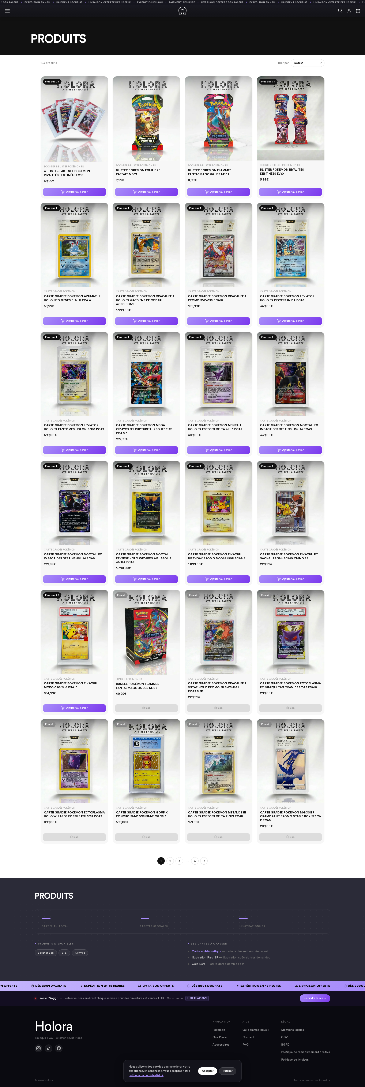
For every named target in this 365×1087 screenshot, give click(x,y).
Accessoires (220, 1044)
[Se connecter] (349, 11)
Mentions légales (292, 1029)
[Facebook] (59, 1048)
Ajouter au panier (77, 191)
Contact (248, 1037)
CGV (284, 1037)
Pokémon (218, 1029)
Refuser (227, 1070)
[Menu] (7, 10)
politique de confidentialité (146, 1075)
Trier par (283, 63)
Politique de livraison (295, 1059)
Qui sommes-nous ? (255, 1029)
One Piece (219, 1037)
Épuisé (146, 707)
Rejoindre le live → (315, 998)
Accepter (208, 1070)
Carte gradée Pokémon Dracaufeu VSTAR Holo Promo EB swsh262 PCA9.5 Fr (217, 687)
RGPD (285, 1044)
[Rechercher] (340, 11)
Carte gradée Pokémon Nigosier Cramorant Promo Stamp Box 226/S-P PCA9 (290, 816)
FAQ (245, 1044)
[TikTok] (48, 1048)
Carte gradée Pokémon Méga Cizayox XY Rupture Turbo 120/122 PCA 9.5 (144, 429)
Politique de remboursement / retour (305, 1052)
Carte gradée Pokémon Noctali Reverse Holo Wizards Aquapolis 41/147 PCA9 (143, 558)
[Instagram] (38, 1048)
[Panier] (358, 11)
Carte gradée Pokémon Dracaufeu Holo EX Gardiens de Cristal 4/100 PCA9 (145, 300)
